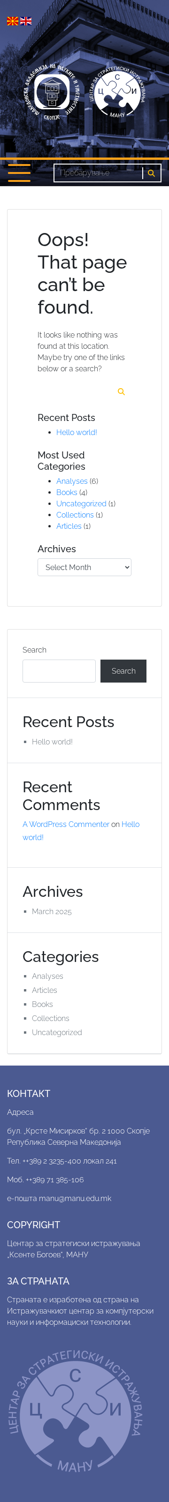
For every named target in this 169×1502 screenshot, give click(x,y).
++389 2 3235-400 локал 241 (70, 1161)
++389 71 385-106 (55, 1179)
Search (34, 650)
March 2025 (52, 911)
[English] (25, 20)
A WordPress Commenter (66, 824)
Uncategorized (81, 503)
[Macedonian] (13, 20)
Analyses (72, 481)
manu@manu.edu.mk (75, 1198)
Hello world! (76, 432)
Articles (69, 526)
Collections (75, 515)
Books (66, 492)
